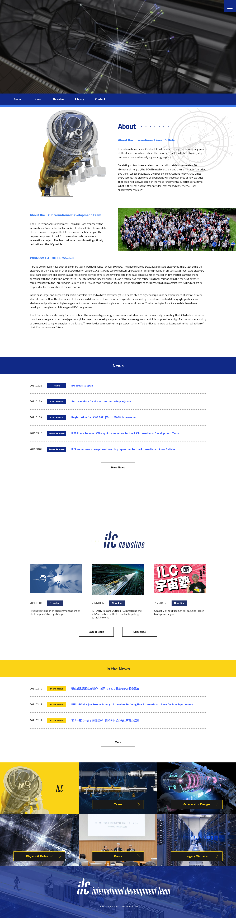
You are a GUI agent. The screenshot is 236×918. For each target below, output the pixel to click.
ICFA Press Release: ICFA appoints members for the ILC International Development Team (125, 433)
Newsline (58, 99)
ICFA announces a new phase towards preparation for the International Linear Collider (123, 449)
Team (17, 99)
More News (118, 467)
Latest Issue (96, 631)
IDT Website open (82, 385)
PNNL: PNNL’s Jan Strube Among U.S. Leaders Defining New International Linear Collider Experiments (132, 704)
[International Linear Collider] (118, 895)
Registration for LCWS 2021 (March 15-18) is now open (103, 417)
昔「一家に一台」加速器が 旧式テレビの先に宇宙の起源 (105, 720)
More (118, 742)
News (38, 99)
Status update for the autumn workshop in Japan (101, 401)
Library (79, 99)
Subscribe (139, 631)
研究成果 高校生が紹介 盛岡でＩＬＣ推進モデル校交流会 (105, 688)
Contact (100, 99)
